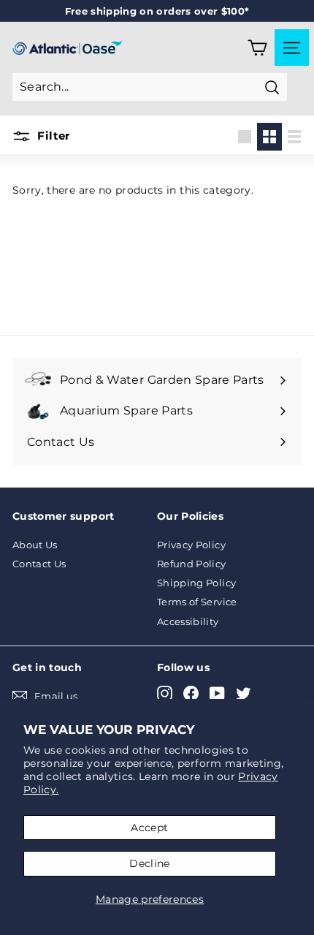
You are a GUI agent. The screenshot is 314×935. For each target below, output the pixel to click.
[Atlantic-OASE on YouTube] (217, 693)
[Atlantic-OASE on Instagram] (164, 693)
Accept (149, 827)
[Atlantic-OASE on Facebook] (191, 693)
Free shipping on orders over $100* (157, 11)
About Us (35, 544)
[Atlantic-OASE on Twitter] (243, 693)
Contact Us (39, 563)
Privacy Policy (191, 544)
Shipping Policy (196, 582)
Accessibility (188, 621)
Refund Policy (191, 563)
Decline (149, 863)
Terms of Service (197, 601)
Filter (52, 136)
